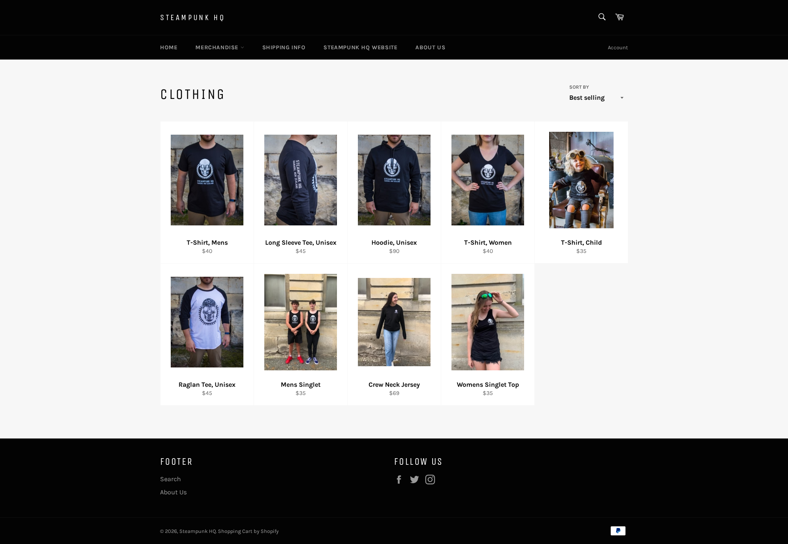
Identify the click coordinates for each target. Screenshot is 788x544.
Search (170, 479)
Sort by (579, 87)
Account (618, 47)
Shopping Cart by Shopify (248, 531)
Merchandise (217, 47)
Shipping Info (284, 47)
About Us (430, 47)
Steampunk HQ (192, 17)
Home (168, 47)
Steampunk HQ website (360, 47)
